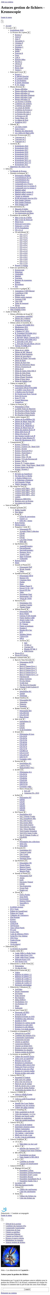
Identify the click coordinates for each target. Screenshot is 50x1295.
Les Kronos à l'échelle (23, 102)
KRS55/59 (23, 784)
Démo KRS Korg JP (22, 432)
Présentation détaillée (22, 176)
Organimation (25, 856)
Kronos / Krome (21, 449)
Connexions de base (22, 1040)
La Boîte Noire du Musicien (25, 409)
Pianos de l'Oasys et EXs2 (24, 1067)
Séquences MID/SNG (23, 499)
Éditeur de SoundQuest (18, 911)
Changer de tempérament (29, 1164)
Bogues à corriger (21, 265)
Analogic (23, 664)
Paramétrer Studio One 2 (29, 1181)
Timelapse (23, 696)
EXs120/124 (24, 755)
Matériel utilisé (20, 190)
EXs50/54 (23, 774)
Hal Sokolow (20, 998)
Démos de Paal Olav (22, 363)
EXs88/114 (24, 751)
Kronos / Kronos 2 (22, 469)
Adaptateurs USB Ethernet (25, 291)
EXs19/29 (23, 736)
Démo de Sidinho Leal (23, 381)
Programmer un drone (28, 1155)
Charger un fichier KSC (23, 1046)
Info (25, 643)
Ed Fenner (19, 993)
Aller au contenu (7, 2)
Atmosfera (23, 702)
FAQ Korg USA (21, 961)
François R (19, 53)
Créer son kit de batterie (23, 1125)
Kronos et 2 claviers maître (25, 1071)
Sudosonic (19, 1008)
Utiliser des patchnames (28, 1189)
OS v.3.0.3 (23, 243)
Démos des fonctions (22, 321)
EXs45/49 (23, 744)
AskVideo (18, 989)
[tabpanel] (25, 1265)
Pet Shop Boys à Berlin (23, 476)
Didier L (18, 49)
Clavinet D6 (28, 647)
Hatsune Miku (20, 59)
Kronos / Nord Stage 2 (23, 453)
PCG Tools (14, 909)
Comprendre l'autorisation (24, 1038)
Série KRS (23, 846)
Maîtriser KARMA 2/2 (23, 977)
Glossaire (13, 942)
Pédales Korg (20, 295)
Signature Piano (25, 858)
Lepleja (17, 497)
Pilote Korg (19, 222)
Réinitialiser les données (24, 1050)
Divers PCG (19, 653)
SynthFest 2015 (20, 122)
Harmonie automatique (23, 985)
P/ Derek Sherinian (22, 83)
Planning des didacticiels (24, 131)
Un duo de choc (21, 968)
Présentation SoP (26, 567)
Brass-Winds (24, 614)
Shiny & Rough (25, 556)
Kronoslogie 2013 (21, 158)
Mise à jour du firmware (24, 220)
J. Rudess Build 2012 (23, 335)
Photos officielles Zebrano (24, 91)
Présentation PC (25, 529)
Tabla (22, 592)
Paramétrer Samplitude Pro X (30, 1179)
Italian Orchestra (26, 679)
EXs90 (22, 723)
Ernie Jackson (20, 996)
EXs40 (22, 533)
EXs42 (22, 538)
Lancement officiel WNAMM (26, 388)
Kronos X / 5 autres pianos (25, 463)
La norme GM (20, 1183)
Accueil (8, 26)
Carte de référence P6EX (19, 934)
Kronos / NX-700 (21, 455)
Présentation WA (26, 603)
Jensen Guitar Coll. (27, 620)
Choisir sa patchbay (22, 1042)
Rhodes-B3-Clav (26, 630)
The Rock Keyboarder (28, 685)
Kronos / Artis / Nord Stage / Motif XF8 (29, 465)
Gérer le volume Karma (23, 1094)
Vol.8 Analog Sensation (28, 831)
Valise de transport (21, 303)
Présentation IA (25, 721)
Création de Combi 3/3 (23, 983)
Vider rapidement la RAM (24, 1112)
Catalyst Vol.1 (25, 765)
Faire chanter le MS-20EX (29, 1157)
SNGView (14, 938)
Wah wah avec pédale (23, 1080)
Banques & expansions (23, 280)
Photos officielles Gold (23, 97)
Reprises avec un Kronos (24, 501)
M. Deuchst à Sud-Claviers (25, 415)
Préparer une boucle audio (24, 1116)
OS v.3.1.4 (19, 230)
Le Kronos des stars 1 (23, 112)
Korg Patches (20, 523)
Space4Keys (24, 903)
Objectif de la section (22, 1033)
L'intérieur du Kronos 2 (23, 110)
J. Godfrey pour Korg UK (24, 390)
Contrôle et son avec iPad (24, 1069)
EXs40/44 (23, 742)
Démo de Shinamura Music (25, 365)
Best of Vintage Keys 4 (28, 673)
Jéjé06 (17, 51)
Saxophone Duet (26, 594)
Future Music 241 (21, 118)
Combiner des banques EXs (25, 1035)
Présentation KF (25, 798)
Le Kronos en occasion (18, 949)
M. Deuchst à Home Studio (25, 413)
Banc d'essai (24, 717)
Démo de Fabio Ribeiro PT (25, 438)
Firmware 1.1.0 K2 (22, 226)
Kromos (13, 921)
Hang (22, 584)
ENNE (22, 884)
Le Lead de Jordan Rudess (24, 1088)
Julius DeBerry (20, 1000)
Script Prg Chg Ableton (18, 936)
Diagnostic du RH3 (22, 1012)
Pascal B (18, 66)
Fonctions (18, 278)
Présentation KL (26, 763)
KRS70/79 (23, 757)
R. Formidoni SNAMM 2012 (26, 333)
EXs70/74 (23, 747)
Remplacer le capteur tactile (25, 1023)
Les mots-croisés (21, 127)
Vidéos (17, 972)
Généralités (19, 274)
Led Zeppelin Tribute (22, 482)
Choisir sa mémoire (22, 196)
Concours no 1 (20, 141)
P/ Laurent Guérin (21, 78)
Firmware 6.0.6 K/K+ (23, 224)
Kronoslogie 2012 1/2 (23, 162)
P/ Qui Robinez (20, 81)
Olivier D (18, 64)
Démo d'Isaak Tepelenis (23, 377)
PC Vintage (24, 624)
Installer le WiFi (21, 1021)
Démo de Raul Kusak (23, 375)
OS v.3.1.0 (23, 239)
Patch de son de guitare (23, 1084)
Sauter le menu (6, 17)
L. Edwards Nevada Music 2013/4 (27, 344)
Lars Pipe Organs (26, 540)
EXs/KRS (23, 837)
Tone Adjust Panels (17, 928)
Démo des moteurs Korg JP (25, 430)
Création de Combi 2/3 (23, 981)
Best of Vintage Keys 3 (28, 670)
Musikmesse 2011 (21, 327)
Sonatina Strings (26, 634)
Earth (21, 880)
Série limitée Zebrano (23, 200)
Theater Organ (25, 607)
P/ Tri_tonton (20, 85)
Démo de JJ (19, 369)
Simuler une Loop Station (24, 1103)
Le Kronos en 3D (21, 116)
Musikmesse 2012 (21, 329)
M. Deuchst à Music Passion (25, 411)
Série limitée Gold (21, 204)
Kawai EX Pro (25, 590)
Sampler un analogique (23, 1118)
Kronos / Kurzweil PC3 (23, 451)
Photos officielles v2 (22, 93)
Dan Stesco (19, 512)
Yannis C (18, 70)
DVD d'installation (22, 228)
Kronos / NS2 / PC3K (23, 457)
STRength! (24, 559)
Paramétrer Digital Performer (30, 1173)
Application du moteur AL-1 (25, 1090)
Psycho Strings (25, 681)
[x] (15, 1203)
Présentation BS (25, 700)
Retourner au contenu (9, 1293)
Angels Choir (24, 554)
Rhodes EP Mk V (30, 649)
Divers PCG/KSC (21, 655)
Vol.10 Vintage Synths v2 (29, 835)
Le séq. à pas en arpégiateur (25, 1137)
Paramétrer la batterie (22, 1077)
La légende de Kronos (18, 171)
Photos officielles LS (22, 99)
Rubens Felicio (20, 561)
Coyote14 (18, 45)
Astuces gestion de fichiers (24, 1052)
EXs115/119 (24, 753)
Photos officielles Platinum (24, 95)
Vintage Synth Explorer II (29, 687)
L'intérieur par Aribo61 (23, 104)
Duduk (22, 582)
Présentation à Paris (22, 407)
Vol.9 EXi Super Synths (28, 833)
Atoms (22, 878)
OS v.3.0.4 (23, 241)
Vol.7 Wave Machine (27, 829)
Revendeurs (19, 284)
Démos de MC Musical (23, 352)
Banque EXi (24, 578)
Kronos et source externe (24, 1048)
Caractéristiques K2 (22, 180)
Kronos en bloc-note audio (24, 1073)
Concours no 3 (20, 137)
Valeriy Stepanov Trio (23, 484)
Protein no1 (24, 890)
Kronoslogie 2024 (21, 146)
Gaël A (17, 57)
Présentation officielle (23, 386)
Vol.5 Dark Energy (26, 825)
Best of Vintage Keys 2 (28, 668)
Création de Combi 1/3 (23, 979)
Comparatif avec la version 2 (25, 188)
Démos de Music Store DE (25, 421)
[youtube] (9, 1203)
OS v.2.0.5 (23, 255)
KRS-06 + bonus (26, 521)
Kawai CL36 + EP (26, 588)
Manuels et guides (21, 209)
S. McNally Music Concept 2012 (27, 337)
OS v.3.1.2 (23, 237)
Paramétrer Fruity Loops (28, 1175)
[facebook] (3, 1203)
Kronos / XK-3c (21, 461)
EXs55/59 (23, 776)
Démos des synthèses (22, 318)
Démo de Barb (20, 360)
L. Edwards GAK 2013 (23, 342)
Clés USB (18, 301)
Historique (19, 272)
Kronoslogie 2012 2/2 (23, 160)
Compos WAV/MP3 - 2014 (25, 491)
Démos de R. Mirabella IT (24, 426)
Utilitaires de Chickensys (19, 915)
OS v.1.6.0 (23, 259)
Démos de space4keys (23, 356)
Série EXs (23, 844)
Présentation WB (26, 612)
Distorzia (23, 704)
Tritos (22, 571)
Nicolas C (18, 62)
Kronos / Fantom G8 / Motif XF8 (27, 447)
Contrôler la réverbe (27, 1162)
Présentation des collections (30, 842)
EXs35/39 (23, 740)
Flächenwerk (24, 677)
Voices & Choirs (26, 598)
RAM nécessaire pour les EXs (26, 198)
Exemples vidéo (25, 759)
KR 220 (27, 791)
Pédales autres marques (23, 297)
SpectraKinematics (26, 550)
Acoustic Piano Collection (29, 531)
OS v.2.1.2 (23, 247)
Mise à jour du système (23, 218)
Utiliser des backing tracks (24, 1056)
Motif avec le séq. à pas (23, 1135)
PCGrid (13, 930)
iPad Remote (15, 917)
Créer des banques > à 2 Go (25, 1114)
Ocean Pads (24, 888)
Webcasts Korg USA (22, 959)
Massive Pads (25, 871)
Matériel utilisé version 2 (24, 194)
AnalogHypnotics (26, 546)
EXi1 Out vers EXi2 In (23, 1082)
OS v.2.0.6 (23, 253)
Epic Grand (24, 854)
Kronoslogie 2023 (21, 148)
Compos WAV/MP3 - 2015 (25, 489)
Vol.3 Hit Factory (26, 821)
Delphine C (19, 47)
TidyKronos (14, 926)
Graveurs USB (20, 299)
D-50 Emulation (25, 730)
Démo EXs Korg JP (22, 434)
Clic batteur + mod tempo (24, 1133)
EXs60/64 (23, 778)
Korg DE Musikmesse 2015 (25, 440)
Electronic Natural (26, 882)
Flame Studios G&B (27, 618)
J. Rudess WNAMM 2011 (24, 325)
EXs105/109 (24, 715)
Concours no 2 (20, 139)
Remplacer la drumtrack (23, 1063)
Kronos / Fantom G (22, 445)
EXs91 (22, 726)
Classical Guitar (25, 852)
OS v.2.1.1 (23, 249)
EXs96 (22, 804)
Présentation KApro (27, 734)
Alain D (18, 37)
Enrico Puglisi (25, 895)
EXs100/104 (24, 713)
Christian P (19, 43)
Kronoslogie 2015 (21, 154)
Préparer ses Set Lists (22, 1061)
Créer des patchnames (28, 1191)
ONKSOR (14, 924)
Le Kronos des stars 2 (23, 114)
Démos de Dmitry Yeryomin (25, 358)
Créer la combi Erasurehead (25, 1099)
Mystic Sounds (25, 569)
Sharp (17, 563)
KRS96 (22, 808)
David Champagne (22, 991)
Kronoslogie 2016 (21, 152)
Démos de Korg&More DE (25, 419)
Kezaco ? (18, 35)
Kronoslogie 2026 (16, 30)
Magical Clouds (25, 869)
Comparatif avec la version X (25, 186)
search (27, 1289)
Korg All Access (21, 396)
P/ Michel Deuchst (21, 76)
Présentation (19, 966)
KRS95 (22, 806)
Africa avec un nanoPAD (24, 1059)
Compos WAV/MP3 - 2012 (25, 495)
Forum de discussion (17, 307)
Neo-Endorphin (25, 886)
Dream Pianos (25, 865)
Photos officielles (21, 89)
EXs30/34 (23, 738)
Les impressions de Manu (24, 213)
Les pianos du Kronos (23, 503)
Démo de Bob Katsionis (24, 354)
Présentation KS (25, 850)
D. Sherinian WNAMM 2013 (26, 339)
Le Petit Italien (25, 622)
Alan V (17, 39)
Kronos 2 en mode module (24, 1029)
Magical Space (25, 867)
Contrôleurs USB (21, 293)
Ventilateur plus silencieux (24, 1019)
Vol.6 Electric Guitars (27, 827)
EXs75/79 (23, 749)
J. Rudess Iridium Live (23, 478)
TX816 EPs (24, 636)
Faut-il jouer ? (20, 129)
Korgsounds (24, 899)
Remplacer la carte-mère (24, 1025)
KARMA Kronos (16, 907)
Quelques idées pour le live (25, 1065)
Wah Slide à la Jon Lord (28, 1144)
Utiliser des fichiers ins (28, 1196)
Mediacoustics (20, 525)
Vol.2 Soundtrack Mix (28, 819)
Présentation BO (26, 711)
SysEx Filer (14, 932)
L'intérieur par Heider (23, 106)
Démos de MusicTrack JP (24, 428)
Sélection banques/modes (24, 1185)
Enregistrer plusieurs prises (25, 1127)
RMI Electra (28, 651)
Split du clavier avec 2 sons (25, 1086)
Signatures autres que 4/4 (24, 1131)
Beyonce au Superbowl (23, 474)
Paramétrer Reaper (26, 1177)
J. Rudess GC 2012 (22, 331)
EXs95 (22, 802)
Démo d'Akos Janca (22, 379)
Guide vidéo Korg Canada (24, 957)
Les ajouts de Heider (22, 108)
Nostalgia (23, 706)
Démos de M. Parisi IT (23, 424)
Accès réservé (15, 944)
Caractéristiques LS (22, 182)
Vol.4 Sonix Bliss (26, 823)
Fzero (17, 55)
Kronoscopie (19, 270)
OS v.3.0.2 (23, 245)
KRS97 (22, 810)
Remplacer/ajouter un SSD (25, 1017)
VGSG (22, 905)
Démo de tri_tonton (22, 350)
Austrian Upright (26, 605)
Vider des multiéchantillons (25, 1120)
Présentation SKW (26, 576)
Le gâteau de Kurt (21, 120)
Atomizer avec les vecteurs (25, 1105)
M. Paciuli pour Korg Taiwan (26, 394)
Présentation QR (26, 863)
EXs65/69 (23, 780)
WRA (22, 638)
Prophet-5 (23, 628)
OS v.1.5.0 (23, 263)
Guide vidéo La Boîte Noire (25, 953)
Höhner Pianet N (26, 586)
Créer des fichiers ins (27, 1198)
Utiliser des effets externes (24, 1107)
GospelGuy (19, 402)
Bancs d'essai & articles (23, 211)
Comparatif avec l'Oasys (24, 184)
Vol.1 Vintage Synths (27, 816)
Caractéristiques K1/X (23, 178)
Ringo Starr (19, 68)
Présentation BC (26, 691)
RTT (21, 632)
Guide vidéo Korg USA (24, 955)
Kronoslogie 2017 (21, 150)
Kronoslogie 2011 (21, 165)
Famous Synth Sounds (28, 616)
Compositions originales (24, 316)
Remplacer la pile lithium (24, 1027)
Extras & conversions (27, 516)
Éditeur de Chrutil (16, 913)
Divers (17, 305)
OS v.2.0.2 (23, 257)
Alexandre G (19, 41)
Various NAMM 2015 (23, 346)
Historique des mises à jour (20, 167)
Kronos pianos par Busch (24, 467)
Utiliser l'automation (22, 1129)
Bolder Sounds (20, 510)
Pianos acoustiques (26, 626)
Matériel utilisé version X (24, 192)
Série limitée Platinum (23, 202)
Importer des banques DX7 (29, 1148)
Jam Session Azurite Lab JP (25, 436)
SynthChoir (24, 683)
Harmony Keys (25, 552)
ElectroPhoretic (25, 548)
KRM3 (22, 800)
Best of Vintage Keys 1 (28, 666)
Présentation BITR (26, 662)
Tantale (22, 694)
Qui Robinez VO (21, 1002)
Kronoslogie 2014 (21, 156)
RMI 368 (23, 542)
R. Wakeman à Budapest (24, 480)
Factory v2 (23, 519)
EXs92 (22, 728)
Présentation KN (26, 814)
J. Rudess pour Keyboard (24, 392)
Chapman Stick (25, 580)
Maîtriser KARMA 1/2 (23, 975)
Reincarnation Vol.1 (27, 768)
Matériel (18, 276)
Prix (16, 286)
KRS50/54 (23, 782)
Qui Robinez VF (21, 1004)
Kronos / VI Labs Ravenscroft (26, 459)
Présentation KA (26, 772)
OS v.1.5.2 (23, 261)
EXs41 (22, 535)
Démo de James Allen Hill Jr (25, 371)
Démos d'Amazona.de (23, 367)
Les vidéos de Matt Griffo (24, 133)
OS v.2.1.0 (23, 251)
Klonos (13, 919)
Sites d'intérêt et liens (18, 310)
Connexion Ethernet (22, 1044)
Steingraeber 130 (26, 596)
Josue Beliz (24, 897)
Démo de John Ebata (22, 373)
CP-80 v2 (27, 645)
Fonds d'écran (15, 940)
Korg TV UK (20, 398)
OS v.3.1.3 (23, 234)
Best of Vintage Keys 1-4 (29, 675)
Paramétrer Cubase (26, 1170)
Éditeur (17, 282)
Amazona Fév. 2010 (31, 793)
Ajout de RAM (20, 1014)
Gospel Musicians (21, 400)
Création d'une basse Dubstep (30, 1151)
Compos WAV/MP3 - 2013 (25, 493)
